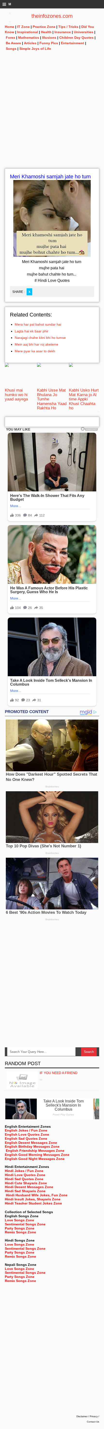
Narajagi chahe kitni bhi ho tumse (40, 338)
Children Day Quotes (76, 37)
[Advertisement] (52, 116)
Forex (10, 37)
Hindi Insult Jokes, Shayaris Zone (32, 1199)
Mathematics (28, 37)
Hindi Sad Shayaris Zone (25, 1191)
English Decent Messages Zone (31, 1143)
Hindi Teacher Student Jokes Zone (33, 1203)
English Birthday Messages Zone (32, 1146)
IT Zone (23, 27)
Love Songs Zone (19, 1220)
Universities (83, 32)
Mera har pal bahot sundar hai (38, 324)
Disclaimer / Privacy (87, 1416)
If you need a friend (58, 1073)
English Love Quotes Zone (27, 1134)
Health (46, 32)
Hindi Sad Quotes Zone (24, 1179)
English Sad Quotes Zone (26, 1138)
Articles (30, 43)
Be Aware (13, 43)
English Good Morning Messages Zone (37, 1155)
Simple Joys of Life (35, 49)
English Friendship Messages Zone (35, 1150)
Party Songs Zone (19, 1228)
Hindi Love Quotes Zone (25, 1175)
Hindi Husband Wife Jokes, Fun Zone (36, 1195)
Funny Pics (48, 43)
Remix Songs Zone (20, 1232)
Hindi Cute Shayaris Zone (26, 1183)
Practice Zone (44, 27)
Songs (11, 49)
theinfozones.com (52, 16)
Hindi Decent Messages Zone (29, 1187)
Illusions (49, 37)
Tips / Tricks (68, 27)
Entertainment (72, 43)
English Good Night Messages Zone (35, 1159)
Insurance (62, 32)
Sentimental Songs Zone (25, 1224)
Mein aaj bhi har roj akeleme (36, 344)
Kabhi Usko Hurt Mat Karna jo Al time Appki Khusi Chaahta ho (84, 399)
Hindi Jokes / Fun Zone (24, 1171)
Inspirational (27, 32)
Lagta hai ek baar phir (31, 331)
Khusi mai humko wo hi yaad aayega (16, 394)
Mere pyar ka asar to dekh (35, 351)
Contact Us (93, 1421)
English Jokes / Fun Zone (26, 1130)
